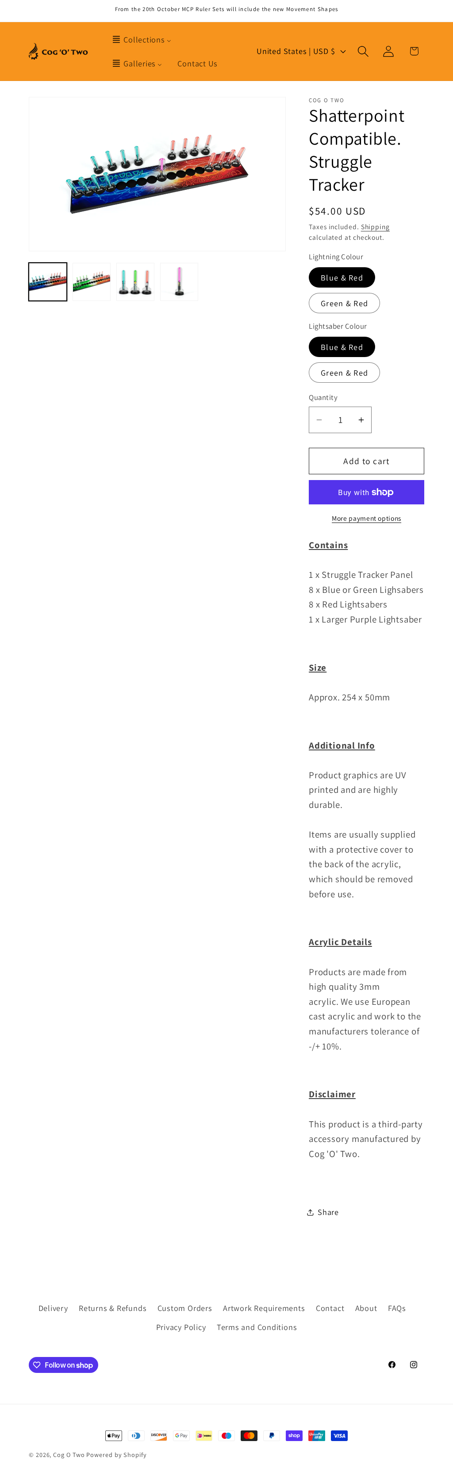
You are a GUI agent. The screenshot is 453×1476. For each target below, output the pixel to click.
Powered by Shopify (116, 1454)
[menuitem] (141, 39)
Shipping (375, 226)
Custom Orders (184, 1308)
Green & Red (344, 303)
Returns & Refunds (112, 1308)
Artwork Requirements (264, 1308)
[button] (363, 51)
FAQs (397, 1308)
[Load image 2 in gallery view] (92, 282)
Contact (330, 1308)
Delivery (53, 1308)
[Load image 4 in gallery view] (179, 282)
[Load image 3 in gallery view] (135, 282)
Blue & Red (342, 277)
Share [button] (328, 1212)
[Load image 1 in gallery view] (48, 282)
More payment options (366, 518)
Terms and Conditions (257, 1327)
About (366, 1308)
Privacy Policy (181, 1327)
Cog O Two (68, 1454)
